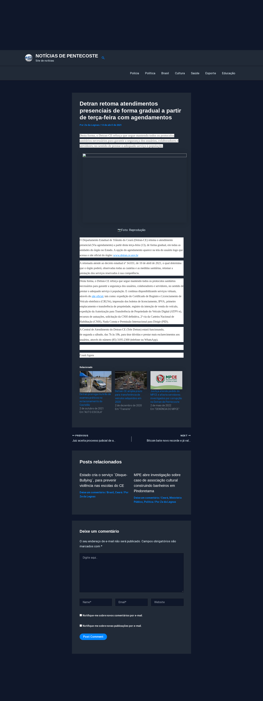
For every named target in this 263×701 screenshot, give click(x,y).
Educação (228, 73)
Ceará (118, 492)
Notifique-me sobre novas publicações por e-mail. (112, 625)
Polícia (134, 73)
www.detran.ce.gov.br (125, 255)
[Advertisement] (107, 25)
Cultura (180, 73)
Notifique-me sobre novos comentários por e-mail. (113, 615)
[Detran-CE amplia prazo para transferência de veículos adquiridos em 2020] (131, 380)
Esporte (210, 73)
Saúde (195, 73)
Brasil (165, 73)
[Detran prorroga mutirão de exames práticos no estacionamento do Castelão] (95, 381)
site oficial (97, 296)
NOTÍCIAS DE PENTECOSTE (67, 56)
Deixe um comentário (92, 492)
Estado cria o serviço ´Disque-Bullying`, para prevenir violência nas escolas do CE (103, 480)
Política (150, 73)
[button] (103, 58)
